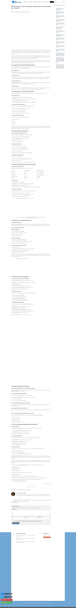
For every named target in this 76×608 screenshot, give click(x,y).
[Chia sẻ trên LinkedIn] (34, 486)
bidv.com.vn (17, 468)
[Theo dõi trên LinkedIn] (64, 603)
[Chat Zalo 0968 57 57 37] (2, 597)
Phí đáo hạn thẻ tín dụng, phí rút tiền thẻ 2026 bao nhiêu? (60, 42)
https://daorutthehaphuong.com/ (21, 480)
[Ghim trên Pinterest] (32, 486)
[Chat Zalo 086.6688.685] (2, 594)
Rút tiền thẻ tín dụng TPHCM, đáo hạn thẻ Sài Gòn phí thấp (60, 35)
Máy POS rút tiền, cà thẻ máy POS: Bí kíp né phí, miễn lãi (60, 16)
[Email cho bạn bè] (31, 486)
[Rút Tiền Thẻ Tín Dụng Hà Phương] (16, 1)
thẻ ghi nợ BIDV (29, 489)
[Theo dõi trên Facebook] (61, 603)
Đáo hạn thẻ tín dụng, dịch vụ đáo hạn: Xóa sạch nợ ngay (60, 50)
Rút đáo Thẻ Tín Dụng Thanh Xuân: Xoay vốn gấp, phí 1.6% (59, 9)
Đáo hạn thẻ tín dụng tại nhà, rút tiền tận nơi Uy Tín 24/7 (60, 24)
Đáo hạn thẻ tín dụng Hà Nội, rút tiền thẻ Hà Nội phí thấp (60, 39)
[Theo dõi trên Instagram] (62, 603)
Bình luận (14, 509)
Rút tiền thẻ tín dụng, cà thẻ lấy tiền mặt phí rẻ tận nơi (60, 46)
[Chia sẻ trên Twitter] (29, 486)
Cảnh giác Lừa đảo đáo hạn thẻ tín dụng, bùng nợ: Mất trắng (60, 20)
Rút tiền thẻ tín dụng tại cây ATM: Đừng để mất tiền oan (60, 13)
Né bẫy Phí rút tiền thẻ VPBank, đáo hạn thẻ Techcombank (59, 28)
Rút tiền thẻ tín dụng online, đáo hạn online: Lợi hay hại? (60, 31)
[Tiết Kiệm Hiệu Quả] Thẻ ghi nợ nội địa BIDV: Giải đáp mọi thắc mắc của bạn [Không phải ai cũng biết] (60, 54)
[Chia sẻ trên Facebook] (28, 486)
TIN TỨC (12, 5)
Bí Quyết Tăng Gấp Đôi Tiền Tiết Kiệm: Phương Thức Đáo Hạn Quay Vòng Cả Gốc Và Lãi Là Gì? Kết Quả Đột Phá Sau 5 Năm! (60, 66)
